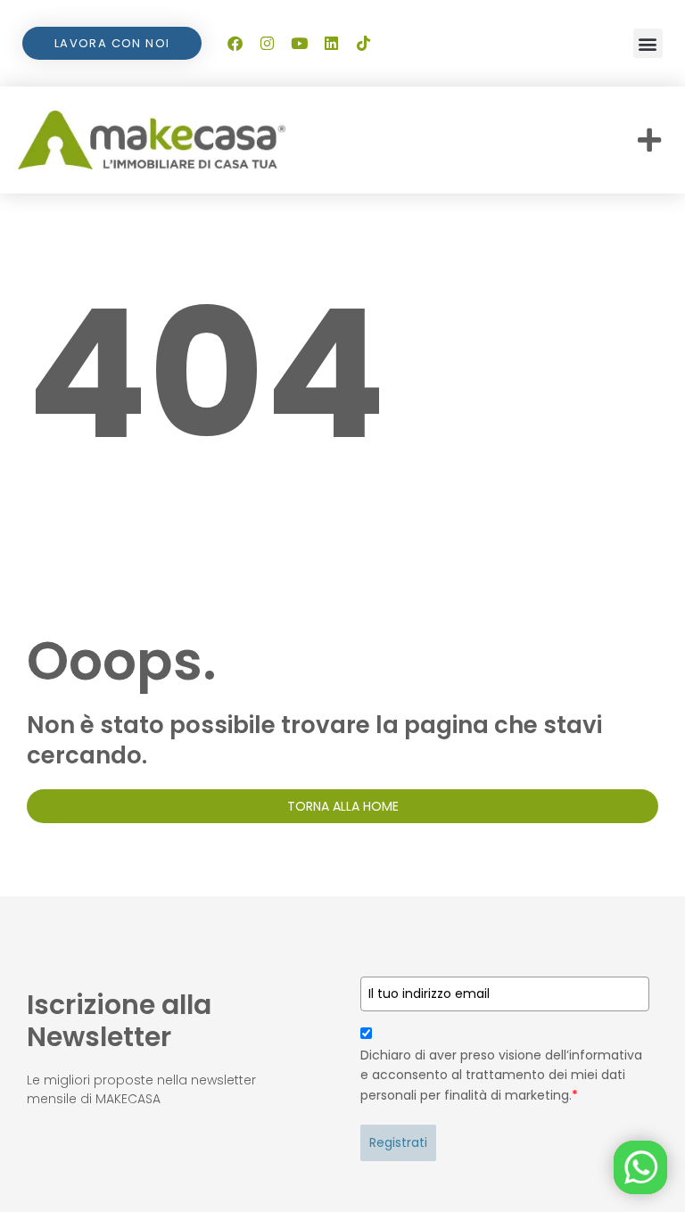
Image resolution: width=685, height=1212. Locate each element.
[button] (648, 43)
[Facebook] (234, 44)
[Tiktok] (363, 44)
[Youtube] (299, 44)
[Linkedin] (331, 44)
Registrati (398, 1142)
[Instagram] (267, 44)
